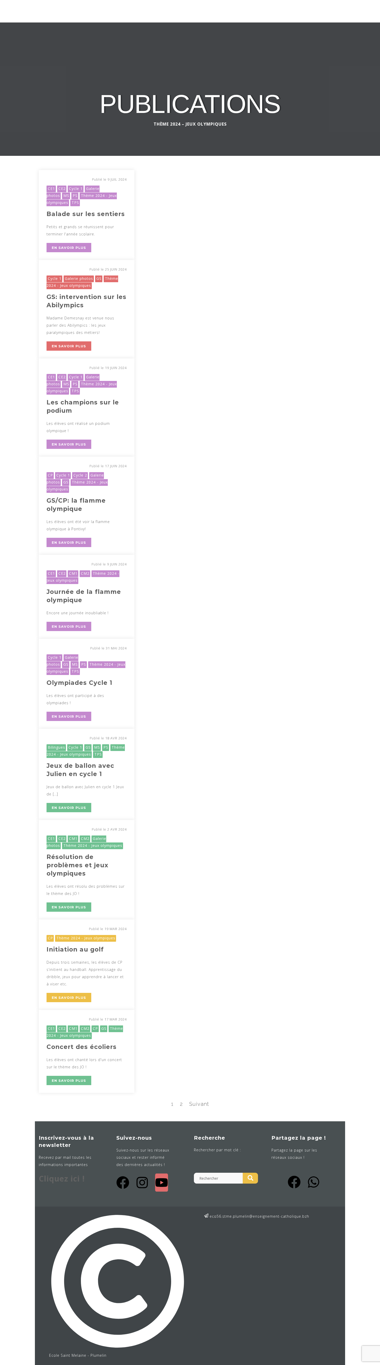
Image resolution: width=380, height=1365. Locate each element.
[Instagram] (142, 1183)
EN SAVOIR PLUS (69, 248)
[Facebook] (122, 1183)
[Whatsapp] (313, 1182)
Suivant (199, 1104)
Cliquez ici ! (62, 1178)
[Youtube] (161, 1183)
